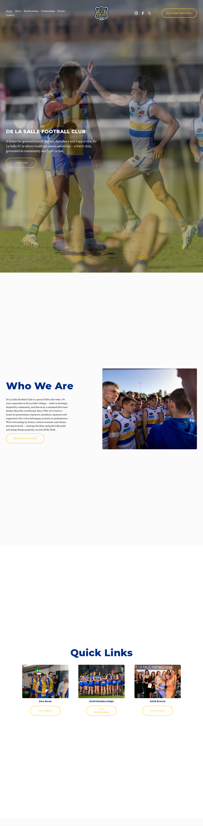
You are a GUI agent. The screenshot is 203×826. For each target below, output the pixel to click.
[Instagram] (136, 13)
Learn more (21, 162)
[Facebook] (143, 13)
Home (9, 11)
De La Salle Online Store (179, 13)
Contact (10, 15)
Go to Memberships (101, 711)
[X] (149, 13)
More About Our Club (25, 438)
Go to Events (158, 710)
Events (61, 11)
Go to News (45, 710)
